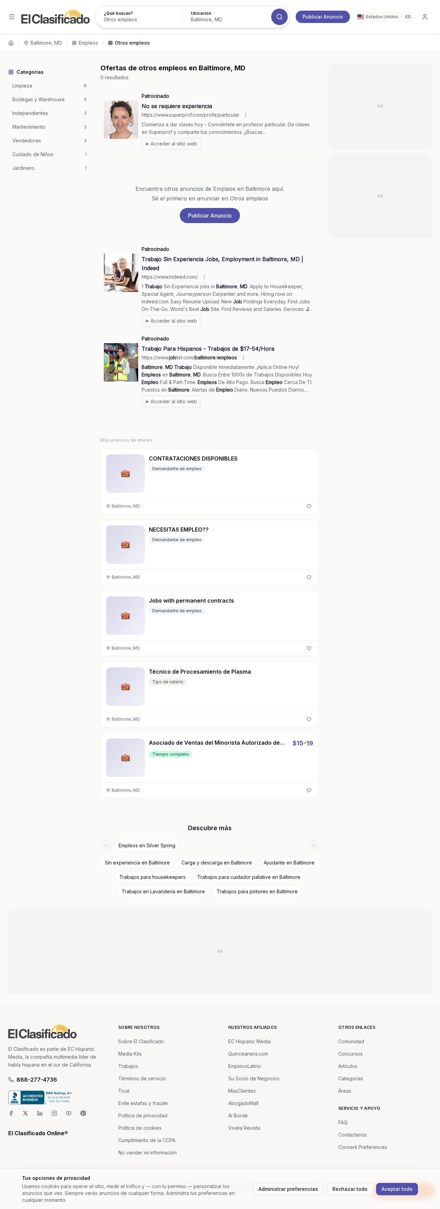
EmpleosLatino (244, 1066)
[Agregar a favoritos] (309, 506)
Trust (124, 1091)
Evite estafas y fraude (143, 1103)
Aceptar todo (397, 1189)
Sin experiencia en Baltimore (137, 862)
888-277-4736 (36, 1079)
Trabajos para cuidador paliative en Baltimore (248, 877)
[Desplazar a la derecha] (313, 845)
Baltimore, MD (46, 43)
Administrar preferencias (288, 1189)
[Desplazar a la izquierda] (105, 845)
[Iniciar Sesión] (425, 17)
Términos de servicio (142, 1078)
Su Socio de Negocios (253, 1078)
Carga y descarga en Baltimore (217, 862)
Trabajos (128, 1066)
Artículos (348, 1066)
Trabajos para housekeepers (152, 877)
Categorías (350, 1078)
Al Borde (238, 1115)
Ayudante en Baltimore (289, 862)
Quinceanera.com (248, 1054)
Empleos (88, 43)
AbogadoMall (243, 1103)
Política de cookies (140, 1128)
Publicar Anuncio (322, 17)
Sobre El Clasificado (141, 1041)
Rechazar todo (349, 1189)
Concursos (350, 1054)
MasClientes (242, 1091)
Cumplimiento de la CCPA (146, 1140)
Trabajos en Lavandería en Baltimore (163, 891)
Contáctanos (352, 1135)
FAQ (343, 1122)
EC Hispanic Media (249, 1041)
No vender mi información (147, 1152)
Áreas (344, 1091)
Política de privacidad (142, 1115)
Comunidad (351, 1041)
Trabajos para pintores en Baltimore (257, 891)
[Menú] (12, 17)
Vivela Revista (244, 1128)
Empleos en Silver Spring (147, 845)
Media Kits (130, 1054)
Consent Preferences (362, 1147)
